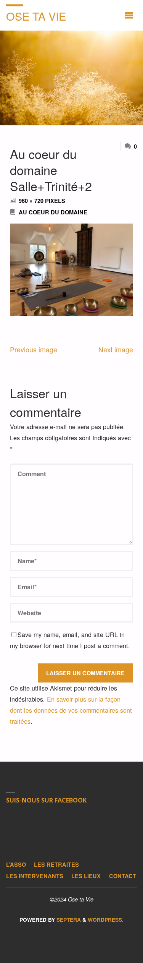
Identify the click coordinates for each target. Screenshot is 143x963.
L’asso (16, 864)
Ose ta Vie (36, 16)
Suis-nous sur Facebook (46, 800)
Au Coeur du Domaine (53, 212)
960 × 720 (32, 200)
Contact (122, 876)
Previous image (33, 349)
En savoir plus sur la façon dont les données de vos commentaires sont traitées (71, 710)
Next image (115, 349)
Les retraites (56, 864)
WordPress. (106, 919)
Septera (68, 919)
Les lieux (86, 876)
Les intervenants (34, 876)
